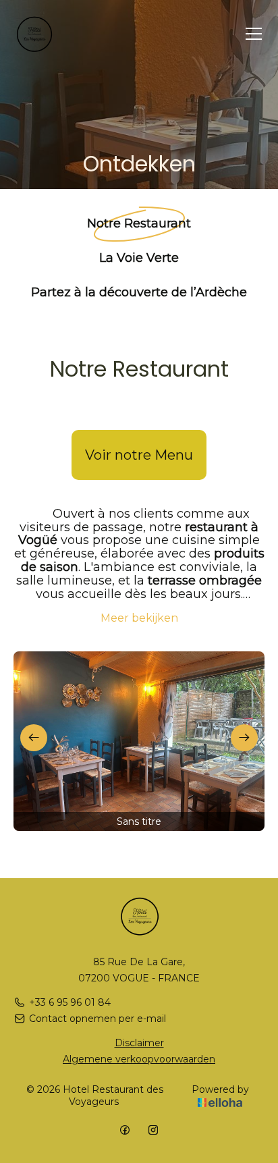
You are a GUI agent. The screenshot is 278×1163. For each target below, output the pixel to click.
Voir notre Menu (139, 455)
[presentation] (33, 737)
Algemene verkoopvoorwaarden (139, 1059)
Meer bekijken (139, 618)
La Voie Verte (139, 257)
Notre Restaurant (139, 222)
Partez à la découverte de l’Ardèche (139, 291)
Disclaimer (139, 1043)
